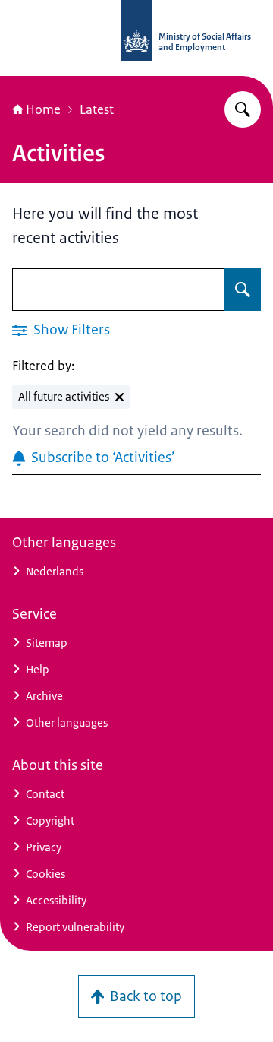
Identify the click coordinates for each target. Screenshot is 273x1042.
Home (43, 109)
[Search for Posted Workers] (242, 109)
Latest (97, 109)
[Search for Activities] (242, 289)
